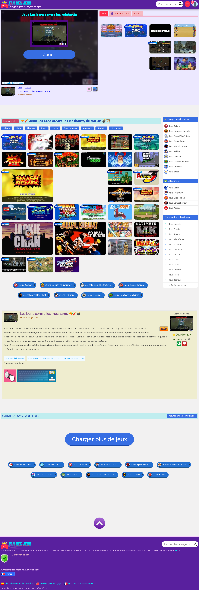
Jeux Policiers (175, 167)
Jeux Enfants (175, 270)
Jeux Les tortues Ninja (179, 161)
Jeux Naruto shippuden (180, 131)
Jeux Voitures (175, 244)
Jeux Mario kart (109, 464)
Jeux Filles (174, 265)
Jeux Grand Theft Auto (179, 136)
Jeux (103, 13)
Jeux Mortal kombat (178, 146)
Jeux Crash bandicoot (175, 464)
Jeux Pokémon (176, 193)
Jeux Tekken (175, 151)
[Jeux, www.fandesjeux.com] (16, 5)
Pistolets (31, 128)
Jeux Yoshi (72, 474)
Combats (87, 128)
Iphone (6, 128)
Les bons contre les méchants (82, 583)
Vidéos (137, 13)
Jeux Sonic (174, 188)
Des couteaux (70, 128)
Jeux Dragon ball (177, 198)
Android (101, 128)
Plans (43, 128)
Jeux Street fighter (178, 203)
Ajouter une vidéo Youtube (181, 416)
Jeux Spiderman (140, 464)
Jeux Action (174, 126)
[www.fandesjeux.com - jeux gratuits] (16, 545)
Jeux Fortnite (52, 464)
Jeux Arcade (174, 208)
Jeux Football (175, 229)
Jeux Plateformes (177, 239)
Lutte (55, 128)
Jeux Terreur (175, 280)
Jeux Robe (174, 275)
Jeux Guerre (175, 156)
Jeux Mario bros (23, 464)
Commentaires (120, 13)
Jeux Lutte (174, 260)
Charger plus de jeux (99, 439)
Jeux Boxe (159, 474)
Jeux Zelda (174, 172)
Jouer (49, 54)
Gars (18, 128)
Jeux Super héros (177, 141)
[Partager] (95, 89)
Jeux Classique (176, 249)
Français (9, 574)
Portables (115, 128)
